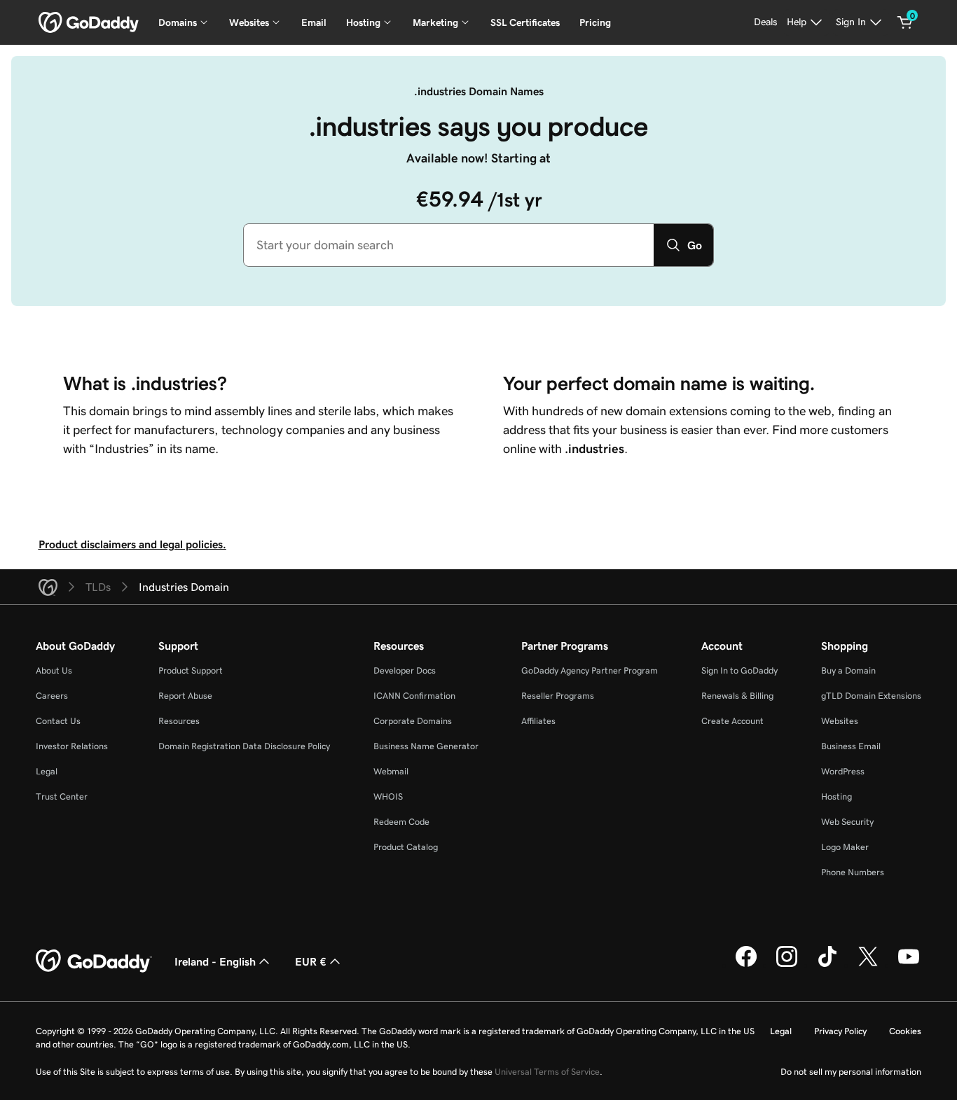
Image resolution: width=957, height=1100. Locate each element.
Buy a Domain (848, 670)
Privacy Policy (840, 1031)
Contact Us (58, 720)
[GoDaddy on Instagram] (786, 964)
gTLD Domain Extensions (871, 695)
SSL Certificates (525, 22)
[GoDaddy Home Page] (94, 961)
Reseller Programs (557, 695)
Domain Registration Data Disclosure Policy (244, 746)
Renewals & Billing (737, 695)
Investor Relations (72, 746)
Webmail (390, 771)
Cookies (905, 1031)
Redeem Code (401, 821)
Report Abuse (185, 695)
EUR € (310, 961)
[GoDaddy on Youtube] (908, 964)
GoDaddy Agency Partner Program (589, 670)
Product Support (190, 670)
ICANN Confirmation (414, 695)
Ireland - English (215, 961)
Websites (839, 720)
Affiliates (538, 720)
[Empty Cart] (905, 22)
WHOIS (388, 796)
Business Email (851, 746)
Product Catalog (405, 846)
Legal (46, 771)
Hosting (836, 796)
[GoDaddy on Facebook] (746, 964)
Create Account (732, 720)
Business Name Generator (425, 746)
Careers (52, 695)
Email (313, 22)
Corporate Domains (412, 720)
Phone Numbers (852, 872)
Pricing (595, 22)
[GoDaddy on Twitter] (868, 964)
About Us (54, 670)
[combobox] (448, 245)
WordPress (843, 771)
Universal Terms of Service (547, 1071)
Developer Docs (404, 670)
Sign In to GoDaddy (739, 670)
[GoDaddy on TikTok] (827, 964)
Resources (179, 720)
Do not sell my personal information (850, 1071)
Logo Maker (845, 846)
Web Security (847, 821)
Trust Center (62, 796)
